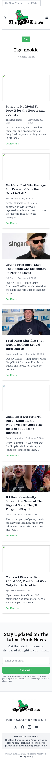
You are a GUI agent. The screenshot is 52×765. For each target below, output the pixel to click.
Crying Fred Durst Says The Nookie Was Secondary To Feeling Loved (26, 269)
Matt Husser (12, 199)
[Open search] (5, 17)
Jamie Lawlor (13, 514)
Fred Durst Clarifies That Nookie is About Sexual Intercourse (25, 344)
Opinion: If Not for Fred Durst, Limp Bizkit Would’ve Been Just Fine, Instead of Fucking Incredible (24, 425)
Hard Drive (32, 3)
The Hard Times (13, 3)
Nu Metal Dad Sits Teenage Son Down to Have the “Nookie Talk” (26, 189)
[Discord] (36, 727)
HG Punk (10, 278)
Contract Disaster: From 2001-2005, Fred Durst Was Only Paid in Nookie (26, 581)
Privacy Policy (26, 757)
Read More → (12, 144)
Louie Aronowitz (14, 438)
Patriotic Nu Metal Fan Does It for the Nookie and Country (25, 110)
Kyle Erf (10, 590)
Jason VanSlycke (14, 354)
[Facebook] (22, 727)
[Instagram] (29, 727)
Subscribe (26, 670)
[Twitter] (15, 727)
